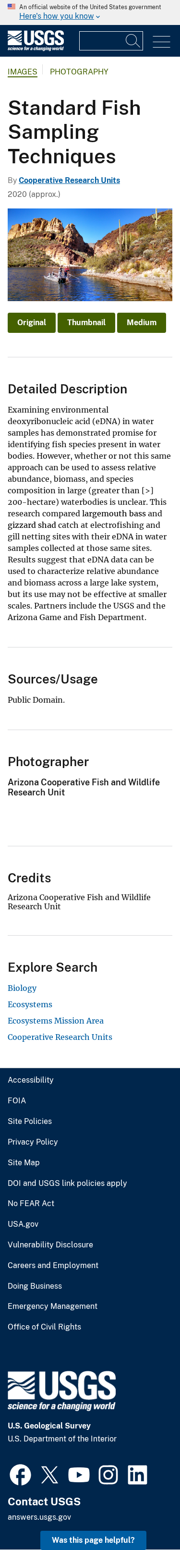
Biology (22, 988)
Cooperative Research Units (69, 180)
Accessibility (31, 1080)
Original (31, 322)
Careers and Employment (53, 1265)
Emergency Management (52, 1306)
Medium (141, 322)
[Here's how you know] (90, 12)
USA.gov (23, 1224)
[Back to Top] (145, 1515)
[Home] (36, 48)
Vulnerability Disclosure (50, 1245)
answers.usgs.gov (39, 1517)
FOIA (17, 1101)
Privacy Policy (33, 1142)
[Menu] (161, 42)
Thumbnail (86, 322)
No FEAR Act (31, 1203)
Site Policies (30, 1121)
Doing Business (35, 1286)
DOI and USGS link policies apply (67, 1183)
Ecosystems (30, 1004)
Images (22, 71)
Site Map (24, 1163)
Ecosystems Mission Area (56, 1020)
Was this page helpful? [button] (93, 1540)
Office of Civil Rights (44, 1327)
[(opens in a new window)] (20, 1473)
